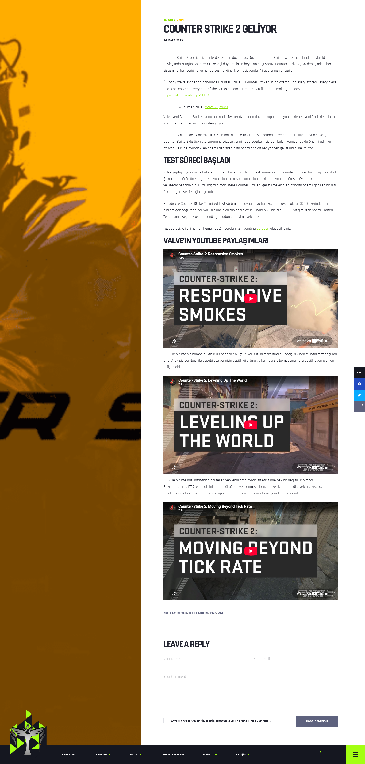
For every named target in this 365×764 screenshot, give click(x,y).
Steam (213, 613)
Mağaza (208, 755)
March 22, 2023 (216, 107)
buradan (263, 228)
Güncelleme (202, 613)
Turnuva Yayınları (172, 755)
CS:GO (191, 613)
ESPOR (134, 755)
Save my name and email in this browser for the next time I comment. (221, 720)
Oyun (180, 19)
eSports (169, 19)
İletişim (241, 755)
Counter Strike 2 (178, 613)
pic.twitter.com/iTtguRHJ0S (188, 95)
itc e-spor (100, 755)
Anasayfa (68, 755)
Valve (220, 613)
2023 (165, 613)
